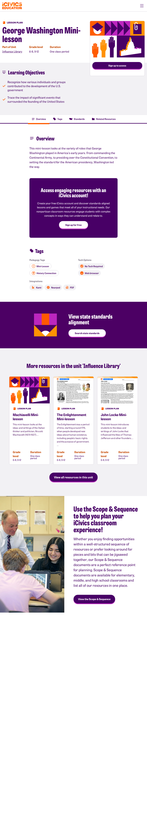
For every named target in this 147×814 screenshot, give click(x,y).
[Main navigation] (142, 6)
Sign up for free (73, 224)
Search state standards (87, 333)
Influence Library (12, 51)
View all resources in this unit (73, 477)
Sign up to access (117, 65)
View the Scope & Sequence (94, 599)
